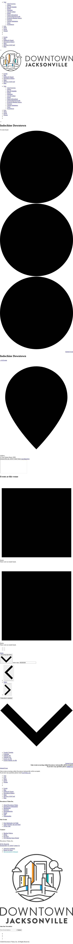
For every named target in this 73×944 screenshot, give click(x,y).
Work (5, 27)
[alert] (36, 521)
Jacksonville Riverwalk (13, 16)
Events (5, 37)
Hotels (9, 8)
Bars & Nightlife (11, 7)
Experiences (10, 24)
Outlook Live (7, 757)
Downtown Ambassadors (11, 806)
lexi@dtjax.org (26, 773)
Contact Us (16, 845)
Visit (5, 2)
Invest (5, 29)
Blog (5, 46)
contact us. (70, 766)
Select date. (16, 662)
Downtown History (9, 42)
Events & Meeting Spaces (14, 18)
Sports (9, 13)
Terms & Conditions (9, 848)
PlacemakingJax (8, 811)
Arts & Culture (11, 11)
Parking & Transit (9, 40)
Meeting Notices (8, 833)
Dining (9, 5)
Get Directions (25, 459)
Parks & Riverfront (12, 15)
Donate (6, 31)
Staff (5, 814)
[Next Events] (4, 650)
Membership (7, 808)
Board (5, 813)
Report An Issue (8, 850)
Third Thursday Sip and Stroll (12, 824)
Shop (5, 43)
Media (5, 835)
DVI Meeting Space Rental (11, 838)
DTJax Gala (7, 826)
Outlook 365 (7, 755)
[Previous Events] (4, 648)
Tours (8, 23)
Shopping (10, 10)
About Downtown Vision (11, 805)
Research (6, 809)
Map (5, 38)
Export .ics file (8, 759)
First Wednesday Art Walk (11, 823)
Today (2, 653)
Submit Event (69, 351)
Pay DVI (6, 836)
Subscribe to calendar (6, 698)
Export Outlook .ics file (10, 760)
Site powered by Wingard (11, 852)
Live (5, 26)
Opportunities (7, 816)
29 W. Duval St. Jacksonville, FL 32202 (6, 844)
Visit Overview (11, 4)
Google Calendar (8, 752)
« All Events (3, 360)
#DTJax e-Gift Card (9, 45)
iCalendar (6, 754)
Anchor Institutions (12, 21)
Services (9, 19)
